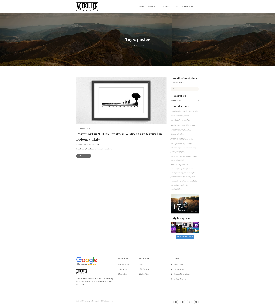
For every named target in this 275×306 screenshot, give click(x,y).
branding (186, 120)
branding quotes (176, 125)
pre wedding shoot (176, 177)
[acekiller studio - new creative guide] (87, 6)
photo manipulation (179, 164)
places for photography (178, 169)
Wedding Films (144, 274)
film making (187, 130)
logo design (187, 143)
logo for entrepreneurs (178, 148)
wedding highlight (176, 189)
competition (185, 125)
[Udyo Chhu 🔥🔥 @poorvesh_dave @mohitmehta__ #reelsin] (185, 225)
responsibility (175, 181)
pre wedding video (189, 177)
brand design (176, 120)
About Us (152, 6)
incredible (189, 139)
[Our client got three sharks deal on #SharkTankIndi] (173, 225)
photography (191, 156)
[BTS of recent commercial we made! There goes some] (190, 230)
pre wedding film (189, 173)
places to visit (190, 169)
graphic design (178, 138)
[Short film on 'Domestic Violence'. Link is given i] (179, 230)
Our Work (165, 6)
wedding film (184, 185)
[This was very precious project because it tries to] (185, 230)
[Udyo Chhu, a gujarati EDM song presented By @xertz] (190, 225)
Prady (80, 145)
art (172, 116)
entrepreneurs (177, 129)
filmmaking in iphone (177, 134)
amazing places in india (190, 111)
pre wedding (179, 173)
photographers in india (178, 156)
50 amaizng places (176, 111)
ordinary (193, 148)
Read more (84, 156)
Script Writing (123, 269)
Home (141, 6)
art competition (178, 116)
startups (193, 181)
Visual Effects (122, 274)
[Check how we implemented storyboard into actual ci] (179, 225)
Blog (176, 6)
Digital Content (144, 269)
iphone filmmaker (176, 144)
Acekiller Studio (84, 129)
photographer (180, 152)
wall (172, 185)
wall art (176, 185)
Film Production (123, 264)
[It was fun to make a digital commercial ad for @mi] (196, 230)
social (181, 181)
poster (173, 173)
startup (186, 181)
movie (187, 148)
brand (186, 115)
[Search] (195, 89)
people (173, 152)
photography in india (177, 160)
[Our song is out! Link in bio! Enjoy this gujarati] (196, 225)
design (192, 125)
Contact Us (187, 6)
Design (141, 264)
